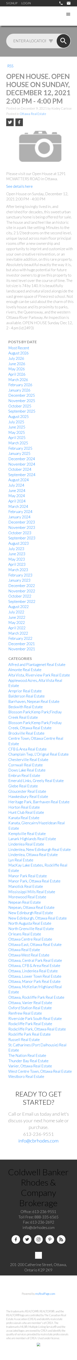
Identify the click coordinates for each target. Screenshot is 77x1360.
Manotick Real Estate (25, 886)
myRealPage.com (45, 1293)
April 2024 (16, 501)
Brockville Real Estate (26, 733)
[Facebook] (16, 1239)
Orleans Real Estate (24, 934)
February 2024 (20, 511)
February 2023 (20, 575)
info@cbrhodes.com (38, 1141)
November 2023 (21, 527)
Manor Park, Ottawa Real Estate (34, 881)
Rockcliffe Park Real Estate (30, 1023)
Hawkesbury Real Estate (28, 796)
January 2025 (19, 453)
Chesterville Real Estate (28, 759)
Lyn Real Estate (20, 860)
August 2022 (18, 606)
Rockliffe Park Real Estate (29, 1034)
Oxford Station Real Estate (30, 1008)
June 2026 (16, 364)
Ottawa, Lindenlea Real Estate (33, 971)
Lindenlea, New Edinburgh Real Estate (39, 849)
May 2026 (16, 369)
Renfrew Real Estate (25, 1013)
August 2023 (18, 543)
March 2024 (18, 506)
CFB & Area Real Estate (27, 749)
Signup (11, 3)
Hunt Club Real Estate (26, 812)
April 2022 (16, 628)
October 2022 (19, 596)
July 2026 (16, 358)
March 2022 (18, 633)
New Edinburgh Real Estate (30, 913)
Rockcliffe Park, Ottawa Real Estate (37, 1029)
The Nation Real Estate (27, 1055)
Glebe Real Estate (23, 786)
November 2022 (21, 591)
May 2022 (16, 622)
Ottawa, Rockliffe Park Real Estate (36, 997)
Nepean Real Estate (24, 902)
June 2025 (16, 427)
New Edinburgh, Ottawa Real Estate (37, 918)
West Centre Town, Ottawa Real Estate (40, 1071)
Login (26, 3)
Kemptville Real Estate (27, 833)
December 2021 (21, 643)
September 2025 (21, 411)
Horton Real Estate (24, 807)
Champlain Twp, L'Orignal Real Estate (38, 754)
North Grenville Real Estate (31, 928)
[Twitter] (27, 1239)
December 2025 (21, 395)
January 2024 (19, 517)
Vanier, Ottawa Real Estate (30, 1066)
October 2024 (19, 469)
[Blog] (61, 1239)
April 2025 (16, 437)
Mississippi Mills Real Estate (31, 892)
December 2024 (21, 459)
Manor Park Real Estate (27, 876)
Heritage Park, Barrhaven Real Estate (39, 802)
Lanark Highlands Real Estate (32, 839)
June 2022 (16, 617)
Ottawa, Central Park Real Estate (35, 960)
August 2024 (18, 480)
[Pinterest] (50, 1239)
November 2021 (21, 649)
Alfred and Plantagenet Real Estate (36, 664)
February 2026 (20, 385)
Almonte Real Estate (24, 669)
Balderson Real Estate (26, 696)
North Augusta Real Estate (29, 923)
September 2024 (21, 474)
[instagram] (38, 1239)
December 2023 (21, 522)
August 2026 (18, 353)
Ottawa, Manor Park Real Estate (34, 981)
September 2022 (21, 601)
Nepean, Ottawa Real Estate (31, 907)
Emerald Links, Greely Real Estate (36, 780)
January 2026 (19, 390)
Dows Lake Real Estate (27, 770)
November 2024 (21, 464)
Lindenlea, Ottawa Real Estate (33, 854)
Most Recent (18, 348)
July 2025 (16, 422)
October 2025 (19, 406)
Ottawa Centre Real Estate (30, 939)
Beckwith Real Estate (25, 707)
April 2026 (16, 374)
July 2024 (16, 485)
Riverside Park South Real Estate (35, 1018)
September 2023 (21, 538)
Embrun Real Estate (24, 775)
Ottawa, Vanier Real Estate (30, 1002)
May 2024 (16, 495)
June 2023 (16, 554)
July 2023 (16, 548)
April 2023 (16, 564)
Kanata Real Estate (23, 817)
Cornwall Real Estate (25, 765)
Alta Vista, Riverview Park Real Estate (39, 675)
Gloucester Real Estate (27, 791)
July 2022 (16, 612)
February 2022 (20, 638)
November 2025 (21, 400)
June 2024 (16, 490)
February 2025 (20, 448)
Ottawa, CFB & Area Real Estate (34, 965)
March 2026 (18, 379)
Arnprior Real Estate (25, 691)
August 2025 (18, 416)
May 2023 (16, 559)
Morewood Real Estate (27, 897)
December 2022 (21, 585)
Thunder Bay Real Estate (28, 1061)
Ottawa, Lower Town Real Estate (34, 976)
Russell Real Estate (24, 1039)
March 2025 (18, 443)
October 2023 (19, 533)
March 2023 (18, 569)
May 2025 (16, 432)
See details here (19, 186)
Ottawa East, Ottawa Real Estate (35, 944)
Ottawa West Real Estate (28, 955)
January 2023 (19, 580)
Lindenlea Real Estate (26, 844)
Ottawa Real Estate (33, 114)
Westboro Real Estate (26, 1076)
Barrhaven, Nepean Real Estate (33, 701)
